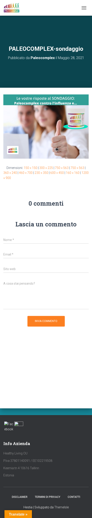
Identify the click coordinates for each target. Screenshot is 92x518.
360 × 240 (10, 173)
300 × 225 (46, 168)
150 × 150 (30, 168)
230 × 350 (41, 173)
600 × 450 (57, 173)
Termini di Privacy (47, 497)
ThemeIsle (61, 507)
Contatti (74, 497)
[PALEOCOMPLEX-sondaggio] (46, 126)
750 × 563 (62, 168)
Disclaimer (19, 497)
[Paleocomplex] (13, 7)
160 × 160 (72, 173)
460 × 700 (26, 173)
